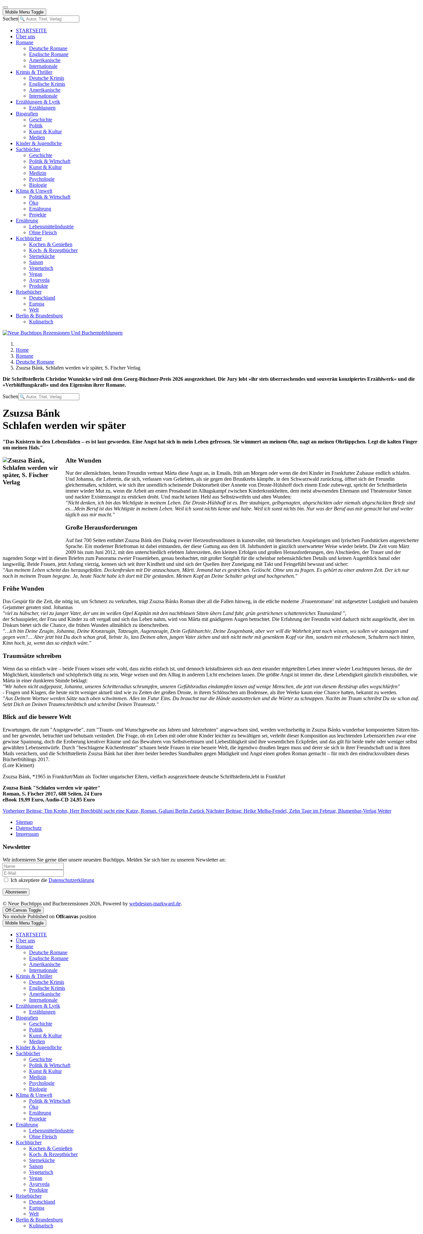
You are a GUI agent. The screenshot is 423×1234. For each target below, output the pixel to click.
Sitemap (24, 822)
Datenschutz (29, 828)
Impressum (27, 834)
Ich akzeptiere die (51, 880)
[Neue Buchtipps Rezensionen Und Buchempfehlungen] (63, 333)
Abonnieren (16, 892)
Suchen (10, 18)
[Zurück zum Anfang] (5, 7)
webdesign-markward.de (155, 903)
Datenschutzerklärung (71, 880)
